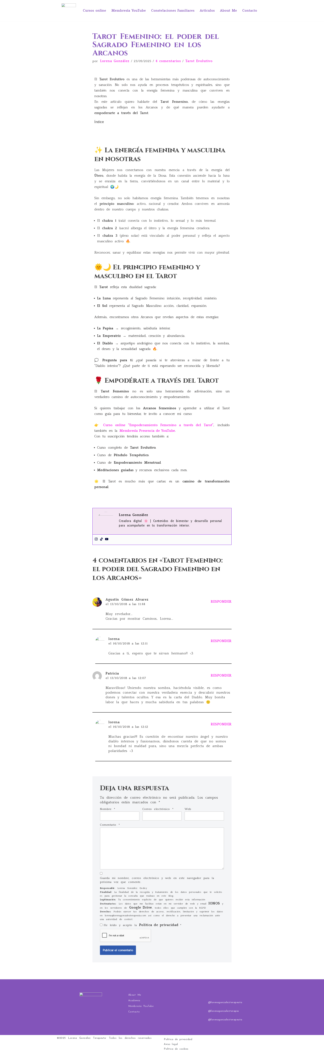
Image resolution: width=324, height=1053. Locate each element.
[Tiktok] (101, 539)
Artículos (207, 11)
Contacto (249, 11)
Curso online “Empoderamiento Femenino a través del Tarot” (158, 425)
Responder (221, 602)
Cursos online (94, 11)
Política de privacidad (159, 925)
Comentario (110, 824)
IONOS (214, 903)
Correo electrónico (158, 809)
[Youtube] (106, 539)
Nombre (107, 809)
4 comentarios (168, 61)
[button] (162, 126)
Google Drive (140, 908)
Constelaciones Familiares (172, 11)
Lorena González (114, 61)
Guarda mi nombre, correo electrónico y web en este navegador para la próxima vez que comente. (157, 880)
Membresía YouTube (128, 11)
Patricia (112, 673)
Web (187, 809)
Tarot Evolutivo (199, 61)
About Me (228, 11)
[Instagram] (96, 539)
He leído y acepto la (143, 925)
